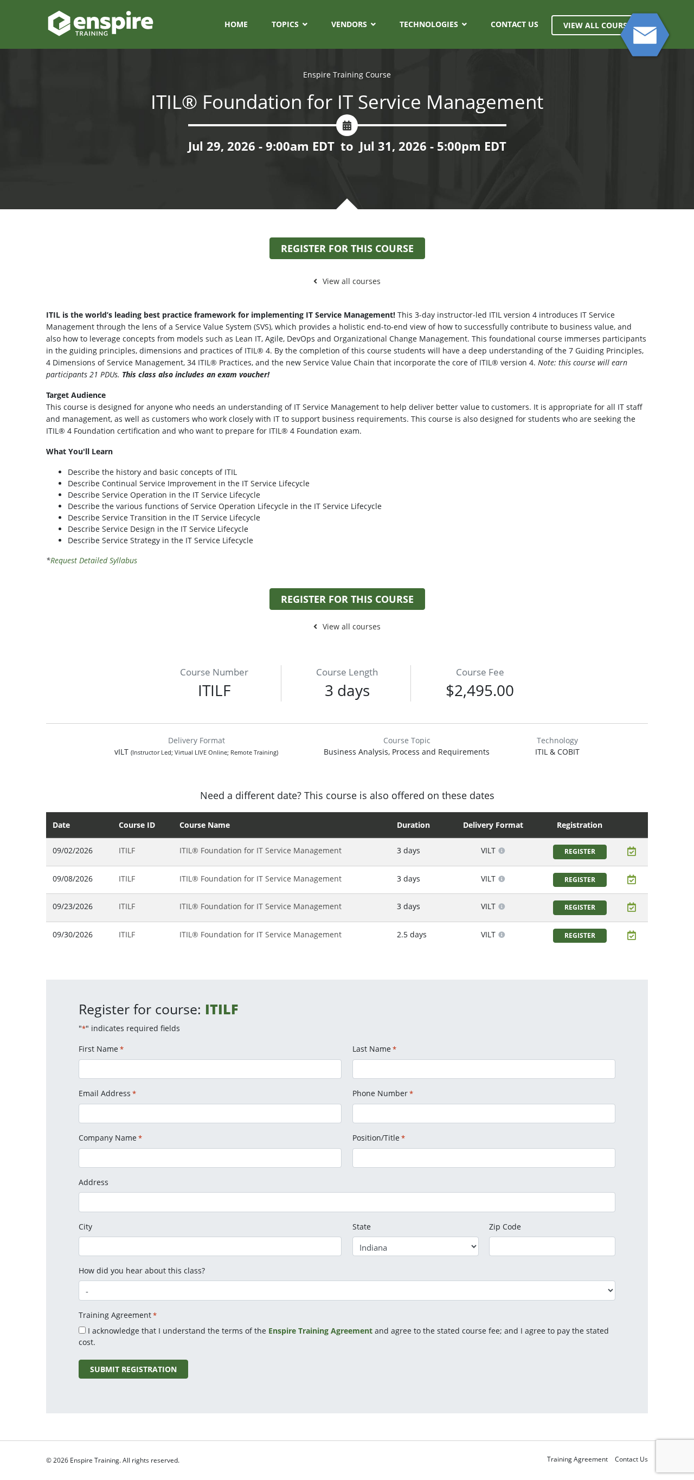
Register (579, 851)
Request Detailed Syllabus (93, 560)
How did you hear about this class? (142, 1270)
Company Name (110, 1137)
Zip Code (505, 1226)
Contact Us (514, 24)
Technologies (429, 24)
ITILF (127, 850)
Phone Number (382, 1093)
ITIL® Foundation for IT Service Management (260, 850)
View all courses (352, 281)
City (85, 1226)
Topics (285, 24)
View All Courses (599, 25)
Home (236, 24)
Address (93, 1182)
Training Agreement (577, 1459)
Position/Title (378, 1137)
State (361, 1226)
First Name (101, 1049)
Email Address (107, 1093)
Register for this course (347, 248)
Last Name (374, 1049)
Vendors (349, 24)
